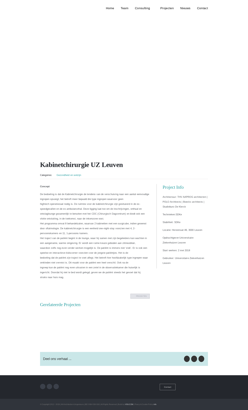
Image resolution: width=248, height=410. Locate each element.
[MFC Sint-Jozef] (145, 313)
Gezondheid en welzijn (69, 175)
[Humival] (188, 313)
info (155, 404)
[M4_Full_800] (61, 3)
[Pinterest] (201, 359)
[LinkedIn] (194, 359)
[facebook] (42, 386)
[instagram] (49, 386)
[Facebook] (186, 359)
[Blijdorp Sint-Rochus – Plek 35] (103, 313)
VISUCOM (129, 404)
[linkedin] (56, 386)
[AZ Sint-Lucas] (60, 313)
